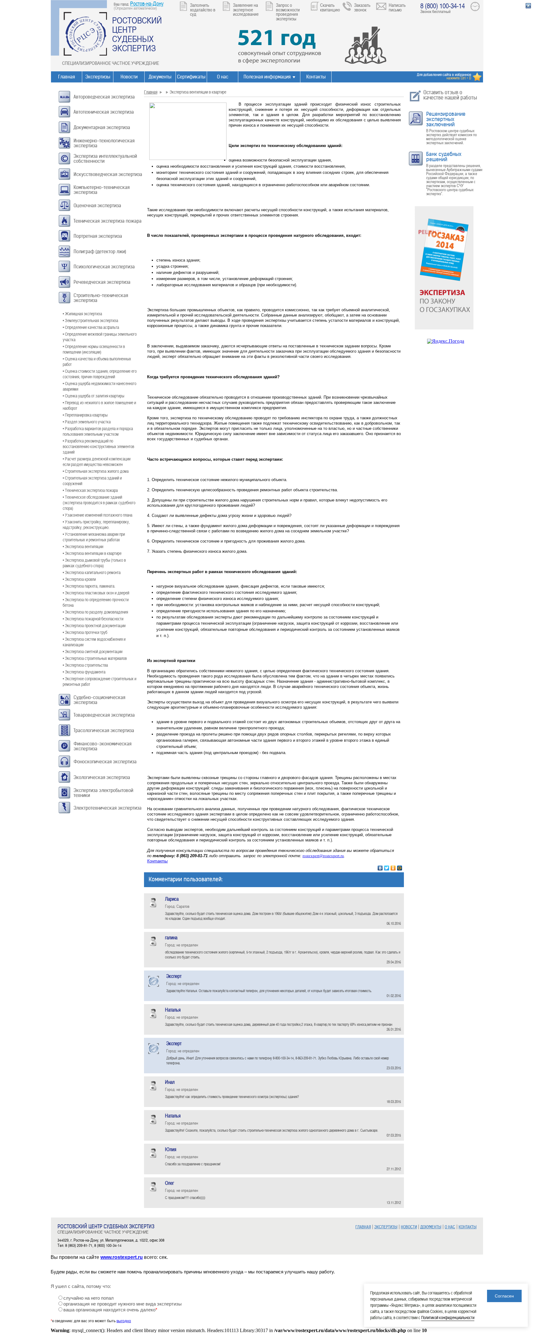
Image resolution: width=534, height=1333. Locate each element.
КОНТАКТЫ (468, 1227)
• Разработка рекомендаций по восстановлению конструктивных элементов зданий (98, 446)
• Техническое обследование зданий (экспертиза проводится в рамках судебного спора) (99, 502)
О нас (222, 77)
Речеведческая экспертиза (102, 282)
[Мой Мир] (399, 868)
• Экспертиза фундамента (84, 672)
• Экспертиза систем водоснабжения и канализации (94, 642)
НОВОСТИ (409, 1227)
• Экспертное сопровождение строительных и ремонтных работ (99, 681)
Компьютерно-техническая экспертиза (101, 189)
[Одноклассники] (393, 868)
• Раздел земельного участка (87, 422)
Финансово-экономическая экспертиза (102, 746)
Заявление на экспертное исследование (246, 9)
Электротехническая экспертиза (108, 808)
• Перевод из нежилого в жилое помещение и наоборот (99, 405)
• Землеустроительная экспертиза (90, 320)
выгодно (124, 1321)
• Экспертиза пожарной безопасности (93, 619)
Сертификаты (191, 77)
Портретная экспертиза (98, 236)
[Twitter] (387, 868)
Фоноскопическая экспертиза (105, 762)
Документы (160, 77)
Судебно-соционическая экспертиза (99, 699)
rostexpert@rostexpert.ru (323, 855)
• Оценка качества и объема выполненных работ (97, 361)
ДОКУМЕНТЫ (430, 1227)
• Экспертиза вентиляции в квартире (92, 553)
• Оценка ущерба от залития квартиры (93, 396)
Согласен (504, 1295)
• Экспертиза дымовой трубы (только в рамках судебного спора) (94, 562)
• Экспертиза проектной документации (94, 625)
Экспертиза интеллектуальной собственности (105, 158)
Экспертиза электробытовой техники (103, 792)
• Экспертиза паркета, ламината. (89, 586)
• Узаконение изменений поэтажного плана (97, 515)
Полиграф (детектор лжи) (100, 251)
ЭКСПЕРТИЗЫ (385, 1227)
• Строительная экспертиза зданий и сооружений (92, 480)
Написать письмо (397, 7)
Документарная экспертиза (102, 127)
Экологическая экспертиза (102, 777)
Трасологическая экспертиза (104, 730)
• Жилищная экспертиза (82, 313)
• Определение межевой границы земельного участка (100, 336)
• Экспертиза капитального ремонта (92, 572)
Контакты (316, 77)
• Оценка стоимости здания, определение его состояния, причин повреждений (100, 373)
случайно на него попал (88, 1298)
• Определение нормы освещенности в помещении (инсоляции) (94, 349)
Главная (66, 77)
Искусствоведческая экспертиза (108, 174)
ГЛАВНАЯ (363, 1227)
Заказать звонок (362, 7)
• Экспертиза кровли (79, 579)
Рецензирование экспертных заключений (445, 119)
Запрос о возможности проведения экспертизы (288, 12)
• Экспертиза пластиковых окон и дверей (96, 593)
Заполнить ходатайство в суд (202, 9)
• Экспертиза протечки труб (85, 632)
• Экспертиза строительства (85, 665)
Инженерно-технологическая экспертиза (104, 143)
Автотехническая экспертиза (104, 112)
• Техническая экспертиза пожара (90, 490)
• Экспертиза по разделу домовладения (95, 612)
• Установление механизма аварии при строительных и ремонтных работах (94, 537)
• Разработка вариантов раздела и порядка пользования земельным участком (98, 431)
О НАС (450, 1227)
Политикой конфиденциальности (447, 1317)
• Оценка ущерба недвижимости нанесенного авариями (99, 386)
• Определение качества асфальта (91, 327)
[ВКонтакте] (380, 868)
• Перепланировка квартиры (85, 415)
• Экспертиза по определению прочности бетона (96, 602)
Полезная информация (267, 77)
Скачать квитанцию (330, 7)
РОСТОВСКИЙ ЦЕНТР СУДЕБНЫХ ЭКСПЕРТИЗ (137, 34)
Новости (129, 77)
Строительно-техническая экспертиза (101, 297)
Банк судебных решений (443, 157)
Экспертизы (97, 77)
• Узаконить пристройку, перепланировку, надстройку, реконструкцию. (96, 524)
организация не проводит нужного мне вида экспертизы (122, 1304)
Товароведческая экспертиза (104, 715)
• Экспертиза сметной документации (92, 651)
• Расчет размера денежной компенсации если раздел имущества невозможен (96, 461)
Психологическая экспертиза (104, 267)
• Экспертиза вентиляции (83, 546)
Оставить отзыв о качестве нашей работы (450, 95)
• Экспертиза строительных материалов (95, 658)
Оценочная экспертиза (97, 205)
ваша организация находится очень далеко (110, 1309)
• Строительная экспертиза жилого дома (96, 471)
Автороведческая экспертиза (104, 97)
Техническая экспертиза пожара (108, 221)
